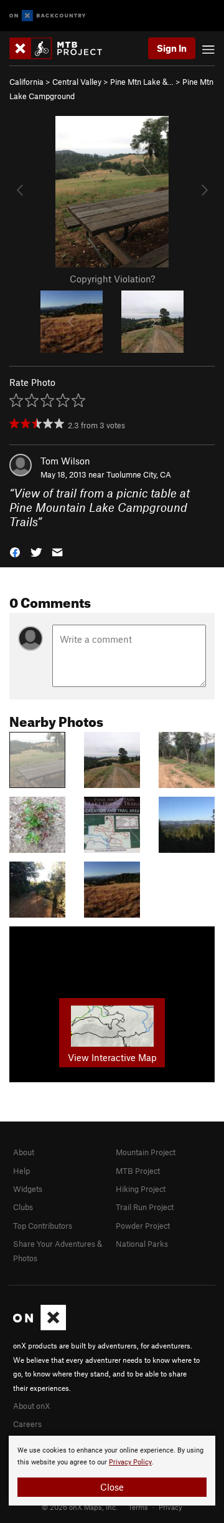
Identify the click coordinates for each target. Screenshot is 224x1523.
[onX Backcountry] (47, 16)
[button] (15, 551)
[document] (112, 1470)
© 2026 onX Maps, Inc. (80, 1506)
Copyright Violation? (112, 278)
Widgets (27, 1189)
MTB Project (138, 1171)
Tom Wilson (65, 460)
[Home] (61, 48)
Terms (138, 1506)
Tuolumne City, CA (138, 474)
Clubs (23, 1207)
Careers (27, 1424)
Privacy (170, 1506)
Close (112, 1486)
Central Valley (76, 82)
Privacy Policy (130, 1462)
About (23, 1152)
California (26, 82)
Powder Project (143, 1226)
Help (21, 1171)
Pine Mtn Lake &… (142, 82)
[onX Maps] (39, 1327)
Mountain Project (145, 1152)
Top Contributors (42, 1226)
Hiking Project (141, 1189)
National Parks (142, 1244)
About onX (31, 1406)
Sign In (172, 48)
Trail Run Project (145, 1207)
